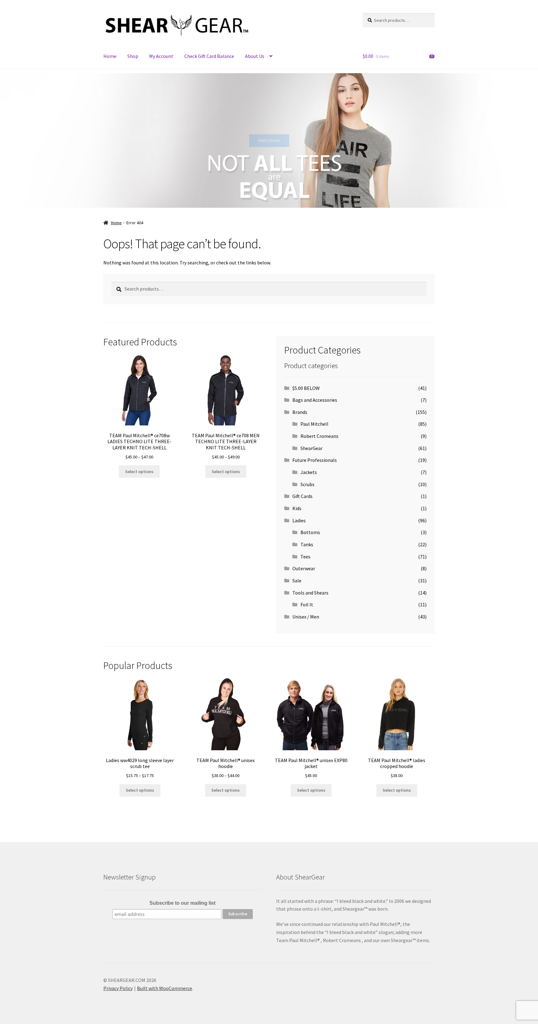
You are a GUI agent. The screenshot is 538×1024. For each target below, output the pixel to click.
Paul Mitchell (314, 424)
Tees (305, 556)
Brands (299, 412)
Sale (296, 580)
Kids (296, 508)
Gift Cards (302, 496)
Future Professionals (314, 460)
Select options (139, 471)
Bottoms (310, 532)
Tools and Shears (310, 593)
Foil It (306, 604)
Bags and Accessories (314, 400)
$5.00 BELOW (306, 388)
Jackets (308, 472)
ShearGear (311, 448)
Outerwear (303, 568)
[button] (10, 140)
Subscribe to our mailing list (182, 903)
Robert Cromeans (319, 436)
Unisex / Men (305, 617)
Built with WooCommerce (164, 988)
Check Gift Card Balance (209, 56)
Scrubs (307, 484)
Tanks (306, 544)
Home (109, 56)
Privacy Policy (118, 988)
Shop (132, 56)
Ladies (299, 520)
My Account (161, 56)
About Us (254, 56)
